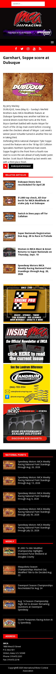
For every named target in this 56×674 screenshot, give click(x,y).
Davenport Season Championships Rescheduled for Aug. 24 (35, 587)
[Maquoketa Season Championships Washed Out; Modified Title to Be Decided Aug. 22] (9, 570)
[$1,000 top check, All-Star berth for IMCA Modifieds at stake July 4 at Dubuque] (9, 201)
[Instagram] (28, 49)
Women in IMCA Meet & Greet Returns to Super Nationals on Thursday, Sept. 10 (35, 251)
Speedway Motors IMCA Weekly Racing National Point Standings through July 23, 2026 (34, 527)
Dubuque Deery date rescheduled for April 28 (31, 183)
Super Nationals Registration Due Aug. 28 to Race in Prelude (35, 234)
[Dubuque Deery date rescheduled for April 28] (9, 185)
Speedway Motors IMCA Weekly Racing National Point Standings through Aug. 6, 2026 (34, 496)
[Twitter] (22, 49)
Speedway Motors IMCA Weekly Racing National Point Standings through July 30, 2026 (34, 511)
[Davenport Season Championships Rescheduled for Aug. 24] (9, 588)
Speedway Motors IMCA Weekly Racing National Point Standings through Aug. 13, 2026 (34, 480)
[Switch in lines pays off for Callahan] (9, 216)
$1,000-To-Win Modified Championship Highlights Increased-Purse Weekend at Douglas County (32, 552)
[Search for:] (28, 3)
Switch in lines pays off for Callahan (33, 215)
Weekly (9, 541)
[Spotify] (40, 49)
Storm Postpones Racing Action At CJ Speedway (35, 621)
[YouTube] (34, 49)
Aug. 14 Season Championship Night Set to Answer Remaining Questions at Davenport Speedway (33, 605)
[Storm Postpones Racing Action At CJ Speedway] (9, 623)
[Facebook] (16, 49)
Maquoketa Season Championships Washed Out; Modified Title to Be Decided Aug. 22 (35, 571)
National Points (15, 454)
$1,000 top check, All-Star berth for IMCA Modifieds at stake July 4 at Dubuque (33, 200)
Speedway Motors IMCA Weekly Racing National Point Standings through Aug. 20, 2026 (34, 269)
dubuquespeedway (21, 166)
